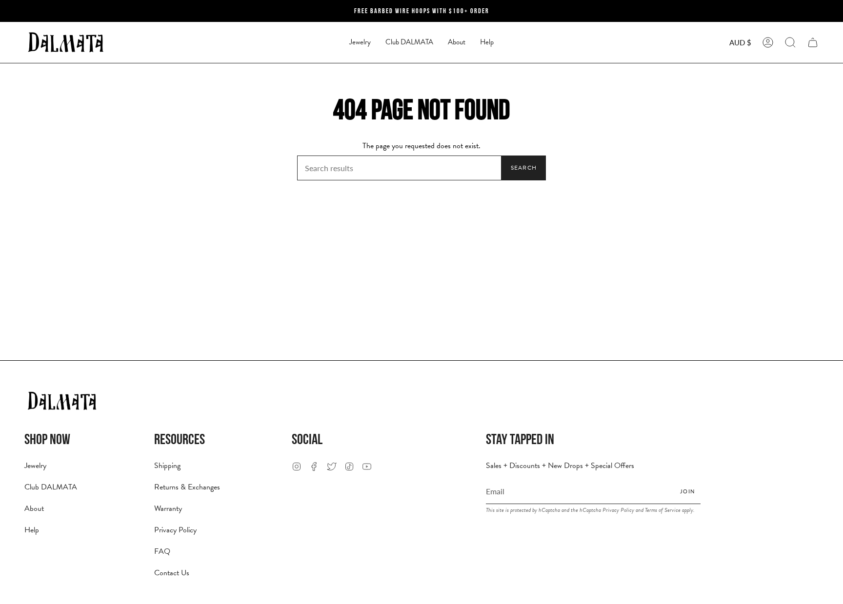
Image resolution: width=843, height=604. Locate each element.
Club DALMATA (50, 487)
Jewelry (35, 465)
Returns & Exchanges (187, 487)
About (34, 508)
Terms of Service (663, 510)
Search (524, 167)
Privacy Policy (175, 530)
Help (31, 530)
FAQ (162, 551)
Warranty (168, 508)
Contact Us (171, 573)
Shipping (167, 465)
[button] (360, 42)
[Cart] (813, 42)
